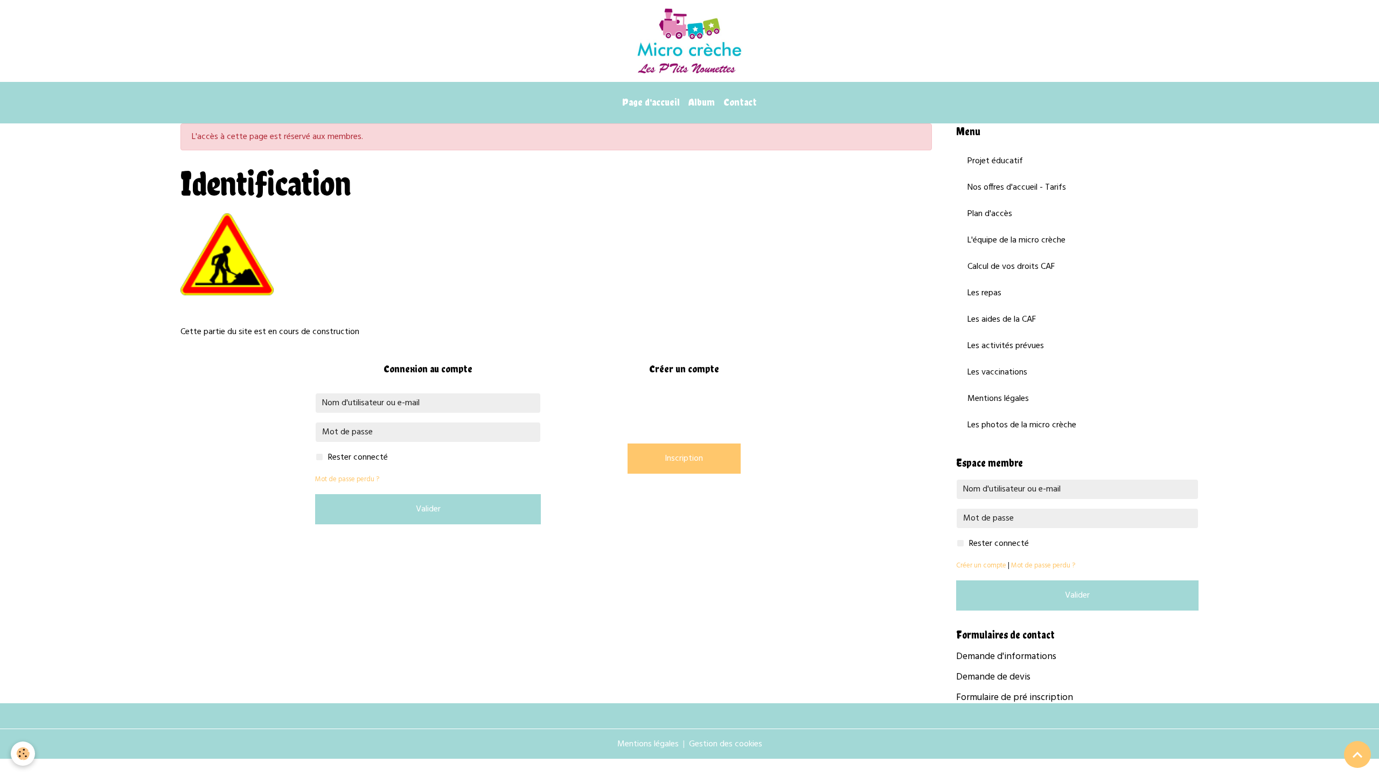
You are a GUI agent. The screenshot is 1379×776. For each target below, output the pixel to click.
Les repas (984, 293)
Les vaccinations (997, 372)
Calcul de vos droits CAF (1011, 267)
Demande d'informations (1006, 656)
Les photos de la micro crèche (1021, 425)
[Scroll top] (1357, 754)
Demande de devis (993, 677)
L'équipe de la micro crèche (1016, 240)
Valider (428, 509)
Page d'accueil (651, 102)
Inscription (684, 459)
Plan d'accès (989, 214)
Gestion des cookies (725, 744)
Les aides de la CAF (1001, 320)
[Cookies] (23, 754)
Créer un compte (981, 565)
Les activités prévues (1005, 346)
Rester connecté (358, 457)
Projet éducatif (995, 161)
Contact (740, 102)
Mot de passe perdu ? (347, 479)
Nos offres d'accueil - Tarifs (1016, 188)
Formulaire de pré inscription (1014, 697)
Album (701, 102)
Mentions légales (998, 399)
